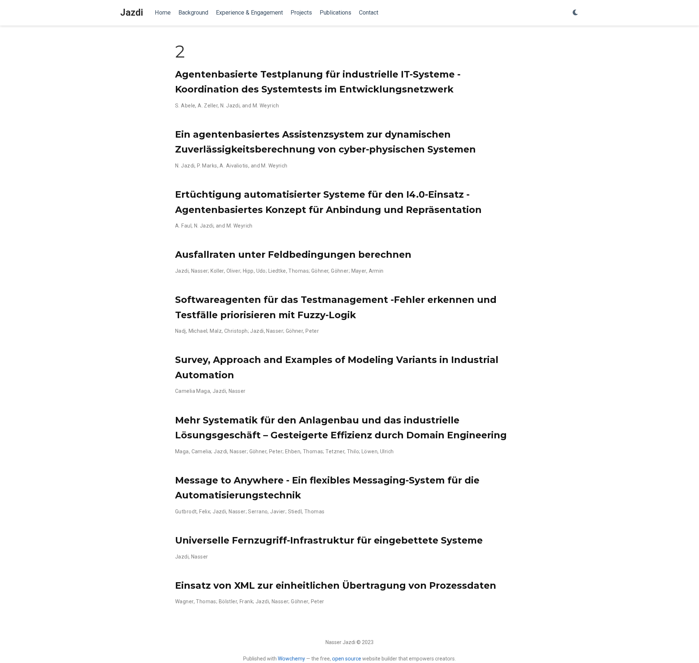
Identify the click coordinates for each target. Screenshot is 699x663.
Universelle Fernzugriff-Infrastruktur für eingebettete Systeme (329, 540)
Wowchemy (291, 659)
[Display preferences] (575, 13)
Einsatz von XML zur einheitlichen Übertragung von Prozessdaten (335, 585)
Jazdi (131, 12)
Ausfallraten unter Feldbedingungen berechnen (293, 254)
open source (346, 659)
